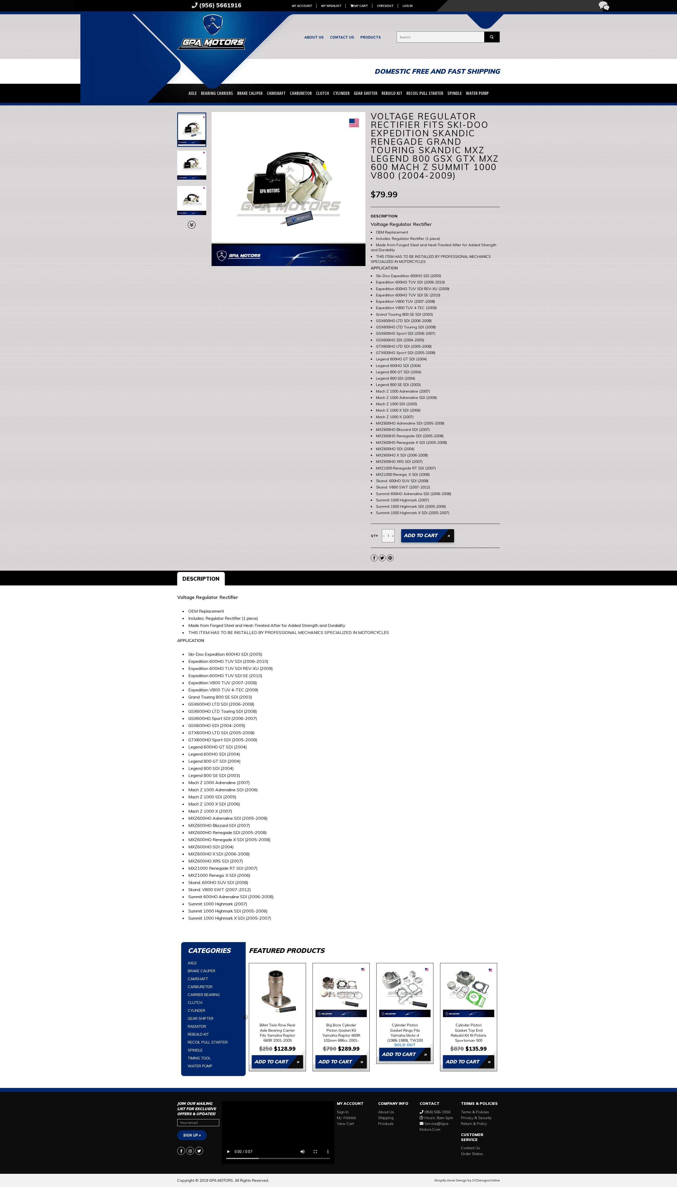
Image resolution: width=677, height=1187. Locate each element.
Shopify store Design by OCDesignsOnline (467, 1180)
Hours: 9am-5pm (438, 1117)
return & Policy (474, 1123)
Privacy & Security (476, 1117)
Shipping (386, 1117)
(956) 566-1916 (436, 1112)
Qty (374, 536)
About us (314, 37)
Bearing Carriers (217, 93)
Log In (408, 6)
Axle (193, 93)
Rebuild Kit (392, 93)
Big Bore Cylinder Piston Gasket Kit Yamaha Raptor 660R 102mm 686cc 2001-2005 (341, 1032)
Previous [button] (245, 1017)
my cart (361, 6)
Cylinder (341, 93)
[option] (277, 1017)
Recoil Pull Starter (424, 93)
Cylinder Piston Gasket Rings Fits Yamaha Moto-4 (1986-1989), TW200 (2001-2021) (405, 1032)
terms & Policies (475, 1112)
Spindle (454, 93)
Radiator (197, 1026)
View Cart (345, 1123)
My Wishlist (331, 6)
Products (370, 37)
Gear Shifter (365, 93)
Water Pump (477, 93)
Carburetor (301, 93)
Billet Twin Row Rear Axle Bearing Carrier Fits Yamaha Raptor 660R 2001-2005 (277, 1032)
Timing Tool (199, 1058)
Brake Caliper (250, 93)
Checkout (385, 6)
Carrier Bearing (204, 994)
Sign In (343, 1112)
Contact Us (342, 37)
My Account (302, 6)
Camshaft (276, 93)
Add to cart (271, 1062)
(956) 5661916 (219, 5)
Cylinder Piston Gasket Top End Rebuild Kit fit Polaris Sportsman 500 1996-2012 (468, 1032)
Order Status (472, 1153)
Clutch (322, 93)
